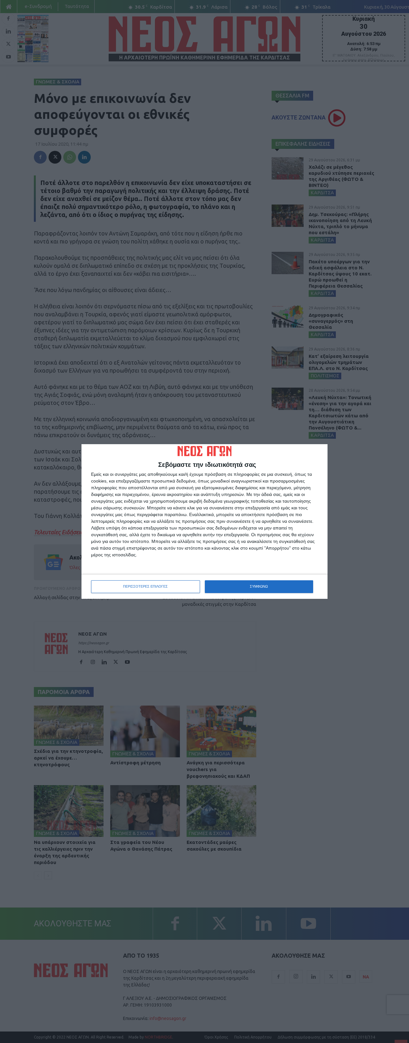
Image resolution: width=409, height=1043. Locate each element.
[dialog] (204, 521)
